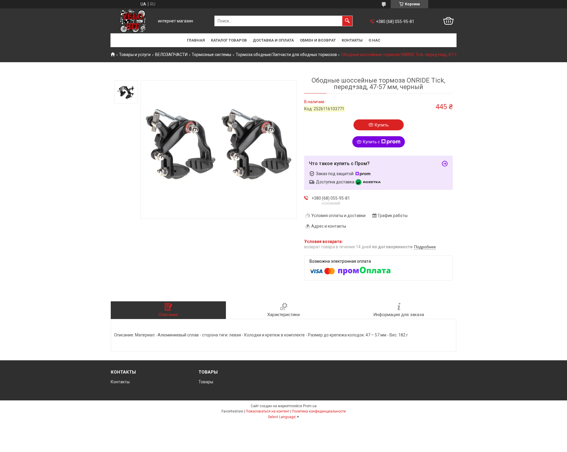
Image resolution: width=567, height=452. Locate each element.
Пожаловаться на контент (267, 411)
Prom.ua (310, 406)
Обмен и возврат (318, 40)
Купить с (371, 141)
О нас (374, 40)
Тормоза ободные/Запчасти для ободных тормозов (286, 54)
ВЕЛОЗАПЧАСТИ (171, 54)
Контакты (352, 40)
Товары (205, 381)
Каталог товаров (229, 40)
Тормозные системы (211, 54)
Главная (196, 40)
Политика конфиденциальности (319, 411)
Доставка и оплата (273, 40)
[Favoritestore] (133, 21)
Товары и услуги (135, 54)
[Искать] (347, 21)
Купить (382, 125)
